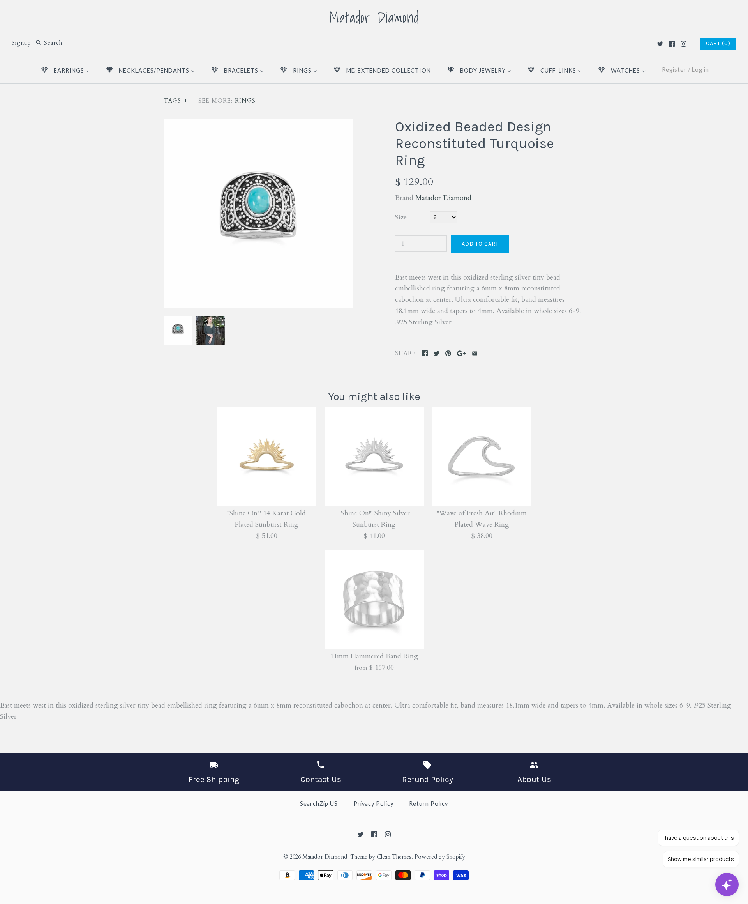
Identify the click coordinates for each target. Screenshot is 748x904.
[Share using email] (475, 353)
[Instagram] (683, 44)
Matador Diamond (443, 198)
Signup (21, 43)
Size (401, 217)
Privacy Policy (373, 803)
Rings (245, 100)
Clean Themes (394, 857)
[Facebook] (672, 44)
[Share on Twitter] (436, 353)
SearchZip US (319, 803)
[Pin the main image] (448, 353)
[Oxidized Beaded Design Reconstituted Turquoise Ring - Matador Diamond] (209, 321)
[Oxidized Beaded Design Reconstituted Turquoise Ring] (258, 124)
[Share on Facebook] (425, 353)
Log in (700, 69)
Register (674, 69)
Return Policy (428, 803)
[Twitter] (660, 44)
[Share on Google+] (461, 353)
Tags (175, 100)
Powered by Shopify (440, 857)
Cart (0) (718, 43)
